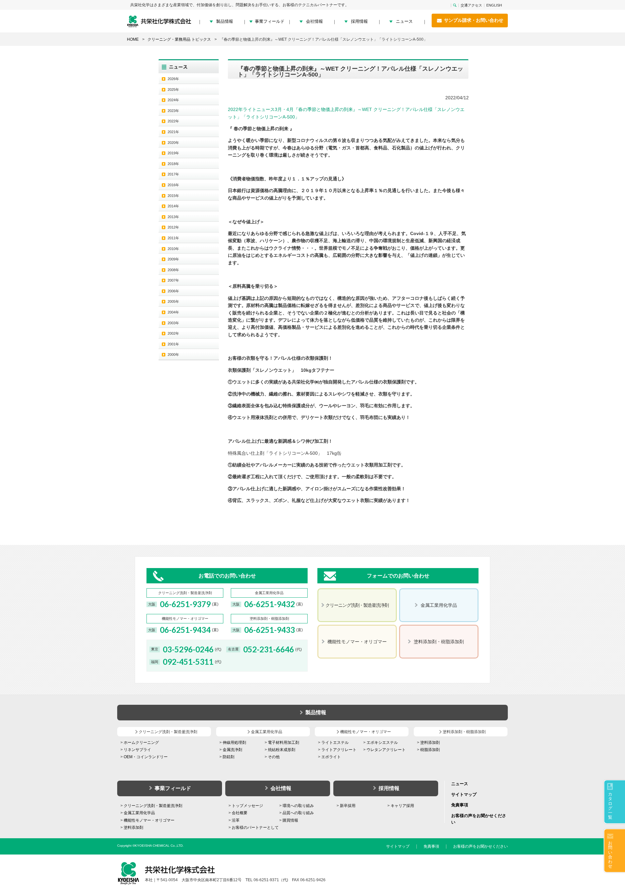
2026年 (173, 79)
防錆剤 (228, 757)
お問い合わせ (610, 855)
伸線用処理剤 (234, 742)
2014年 (173, 206)
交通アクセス (471, 5)
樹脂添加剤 (430, 749)
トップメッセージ (247, 805)
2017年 (173, 174)
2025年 (173, 89)
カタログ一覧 (610, 806)
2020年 (173, 143)
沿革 (236, 820)
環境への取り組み (298, 805)
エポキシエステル (382, 742)
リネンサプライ (137, 749)
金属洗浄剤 (232, 749)
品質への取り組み (298, 813)
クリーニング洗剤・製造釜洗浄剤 (153, 805)
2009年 (173, 259)
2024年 (173, 100)
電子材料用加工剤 (283, 742)
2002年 (173, 333)
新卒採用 (347, 805)
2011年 (173, 238)
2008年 (173, 270)
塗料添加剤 (430, 742)
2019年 (173, 153)
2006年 (173, 291)
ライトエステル (335, 742)
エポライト (331, 757)
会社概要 (239, 813)
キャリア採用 (402, 805)
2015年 (173, 196)
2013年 (173, 217)
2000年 (173, 354)
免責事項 (459, 804)
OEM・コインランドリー (146, 757)
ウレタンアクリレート (386, 749)
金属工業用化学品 (139, 813)
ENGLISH (494, 5)
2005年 (173, 301)
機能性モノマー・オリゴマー (149, 820)
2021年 (173, 132)
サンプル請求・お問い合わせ (473, 20)
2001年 (173, 344)
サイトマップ (464, 794)
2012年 (173, 227)
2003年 (173, 323)
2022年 (173, 121)
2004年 (173, 312)
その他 (274, 757)
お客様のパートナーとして (255, 827)
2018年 (173, 164)
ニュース (404, 21)
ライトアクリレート (338, 749)
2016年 (173, 185)
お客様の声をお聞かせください (480, 846)
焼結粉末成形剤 (281, 749)
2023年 (173, 111)
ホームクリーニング (141, 742)
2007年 (173, 280)
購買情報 (290, 820)
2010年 (173, 249)
